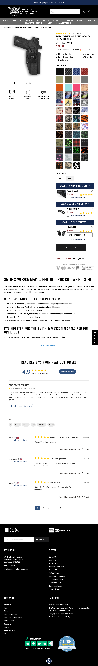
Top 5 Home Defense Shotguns (61, 617)
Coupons (7, 624)
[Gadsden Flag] (68, 102)
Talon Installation (55, 586)
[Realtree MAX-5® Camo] (68, 126)
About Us (7, 605)
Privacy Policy (54, 563)
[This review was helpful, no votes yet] (82, 449)
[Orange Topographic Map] (59, 134)
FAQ (5, 634)
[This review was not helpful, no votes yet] (87, 449)
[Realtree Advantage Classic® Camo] (76, 126)
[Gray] (84, 79)
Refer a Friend (9, 630)
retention (41, 424)
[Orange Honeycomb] (59, 150)
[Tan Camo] (68, 110)
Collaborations (63, 23)
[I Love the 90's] (76, 118)
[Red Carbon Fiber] (84, 71)
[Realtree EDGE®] (59, 126)
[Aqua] (68, 87)
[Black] (59, 71)
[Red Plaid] (76, 142)
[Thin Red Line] (76, 95)
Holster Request (55, 589)
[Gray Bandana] (84, 157)
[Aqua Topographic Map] (76, 134)
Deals (5, 20)
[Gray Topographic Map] (68, 134)
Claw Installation (55, 583)
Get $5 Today (9, 621)
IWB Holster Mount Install (58, 605)
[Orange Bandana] (59, 165)
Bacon (49, 23)
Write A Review (67, 371)
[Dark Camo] (76, 110)
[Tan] (76, 79)
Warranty (52, 560)
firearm (51, 424)
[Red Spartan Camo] (59, 118)
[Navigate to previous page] (32, 508)
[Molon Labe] (84, 102)
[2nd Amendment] (59, 95)
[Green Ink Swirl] (68, 142)
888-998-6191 (9, 566)
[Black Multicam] (76, 157)
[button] (75, 49)
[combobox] (65, 11)
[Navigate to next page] (66, 508)
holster (26, 424)
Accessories (32, 20)
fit (10, 424)
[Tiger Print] (84, 118)
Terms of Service (55, 570)
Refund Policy (54, 573)
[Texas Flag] (84, 110)
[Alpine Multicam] (68, 157)
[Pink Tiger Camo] (59, 157)
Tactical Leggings (73, 20)
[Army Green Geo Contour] (59, 142)
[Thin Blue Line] (68, 95)
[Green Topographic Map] (84, 134)
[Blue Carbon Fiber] (76, 71)
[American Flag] (59, 102)
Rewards (7, 627)
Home (6, 27)
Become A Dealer (10, 614)
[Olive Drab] (68, 79)
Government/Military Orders (14, 618)
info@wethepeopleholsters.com (16, 569)
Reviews (7, 608)
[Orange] (59, 87)
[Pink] (76, 87)
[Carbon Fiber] (68, 71)
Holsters (16, 20)
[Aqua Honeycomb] (68, 150)
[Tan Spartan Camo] (68, 118)
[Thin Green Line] (84, 95)
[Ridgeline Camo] (68, 165)
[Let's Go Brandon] (84, 126)
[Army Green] (59, 79)
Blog (6, 611)
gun (33, 424)
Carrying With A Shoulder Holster (61, 614)
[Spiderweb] (76, 150)
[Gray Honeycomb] (84, 142)
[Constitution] (84, 87)
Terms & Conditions (56, 567)
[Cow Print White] (76, 165)
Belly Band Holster (33, 23)
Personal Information (57, 579)
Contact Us (53, 557)
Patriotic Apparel (51, 20)
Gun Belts (90, 20)
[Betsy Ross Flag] (59, 110)
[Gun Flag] (76, 102)
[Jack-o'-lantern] (84, 150)
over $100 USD (72, 258)
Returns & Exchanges (57, 576)
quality (17, 424)
